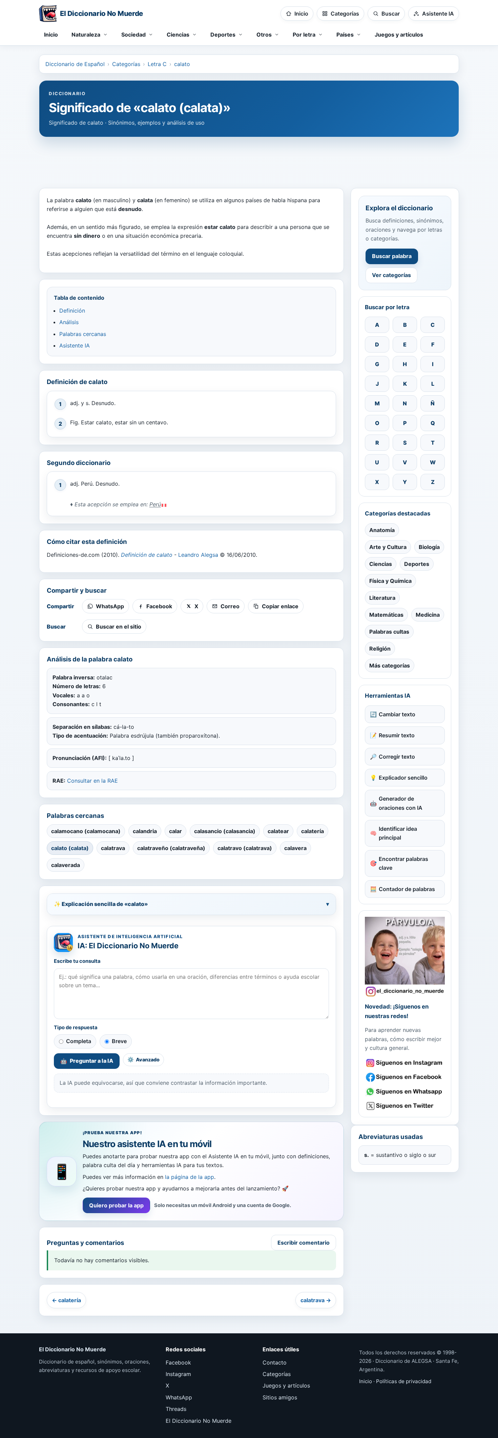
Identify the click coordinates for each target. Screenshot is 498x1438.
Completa (78, 1041)
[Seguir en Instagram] (405, 1063)
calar (175, 831)
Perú (155, 504)
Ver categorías (391, 275)
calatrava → (315, 1300)
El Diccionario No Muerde (198, 1420)
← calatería (66, 1300)
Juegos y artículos (399, 34)
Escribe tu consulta (77, 961)
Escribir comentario (303, 1242)
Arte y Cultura (388, 547)
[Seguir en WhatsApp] (405, 1092)
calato (182, 64)
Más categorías (389, 665)
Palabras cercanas (82, 334)
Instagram (178, 1374)
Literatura (382, 597)
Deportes (416, 564)
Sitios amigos (280, 1397)
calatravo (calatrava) (244, 848)
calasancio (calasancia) (224, 831)
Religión (380, 648)
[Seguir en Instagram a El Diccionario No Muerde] (405, 957)
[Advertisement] (249, 159)
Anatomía (382, 530)
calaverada (65, 865)
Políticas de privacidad (403, 1381)
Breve (119, 1041)
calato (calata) (70, 848)
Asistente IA (74, 345)
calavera (295, 848)
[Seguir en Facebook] (405, 1077)
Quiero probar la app (116, 1205)
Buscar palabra (392, 256)
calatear (278, 831)
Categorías (126, 64)
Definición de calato (146, 554)
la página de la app (189, 1176)
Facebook (178, 1362)
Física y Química (390, 580)
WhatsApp (179, 1397)
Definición (72, 310)
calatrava (113, 848)
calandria (145, 831)
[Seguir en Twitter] (405, 1106)
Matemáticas (386, 614)
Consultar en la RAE (92, 780)
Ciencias (380, 564)
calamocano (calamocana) (86, 831)
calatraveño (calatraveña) (171, 848)
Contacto (275, 1362)
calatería (312, 831)
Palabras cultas (389, 631)
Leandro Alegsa (198, 554)
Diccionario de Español (75, 64)
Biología (429, 547)
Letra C (157, 64)
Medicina (428, 614)
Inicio (51, 34)
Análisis (69, 322)
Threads (176, 1408)
